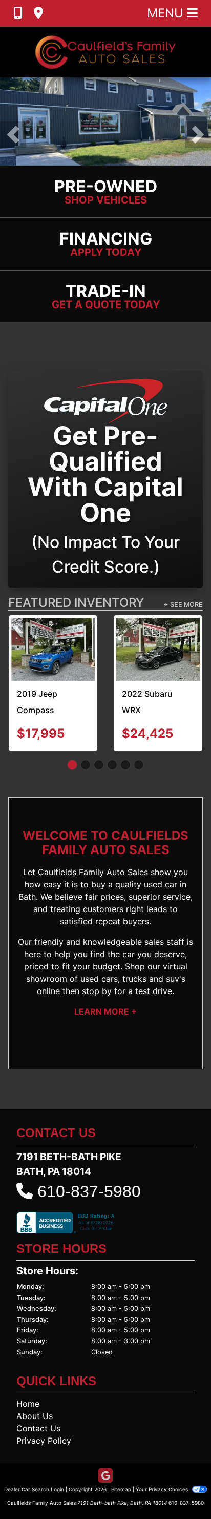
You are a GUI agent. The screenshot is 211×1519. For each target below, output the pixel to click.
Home (27, 1404)
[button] (13, 134)
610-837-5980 (89, 1191)
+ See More (183, 605)
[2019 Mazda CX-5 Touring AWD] (70, 639)
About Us (34, 1416)
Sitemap (121, 1489)
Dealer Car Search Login (34, 1489)
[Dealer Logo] (105, 52)
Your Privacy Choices (162, 1489)
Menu (167, 13)
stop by (97, 991)
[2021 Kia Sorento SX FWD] (175, 641)
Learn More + (105, 1011)
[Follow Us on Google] (105, 1476)
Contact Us (38, 1428)
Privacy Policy (43, 1440)
